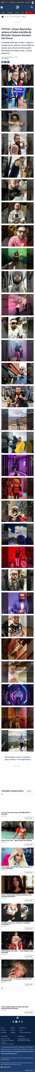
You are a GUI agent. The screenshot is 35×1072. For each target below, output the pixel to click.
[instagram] (16, 1022)
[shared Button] (8, 62)
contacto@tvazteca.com (24, 1039)
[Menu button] (3, 7)
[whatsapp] (22, 1022)
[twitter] (13, 1022)
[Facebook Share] (2, 62)
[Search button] (32, 7)
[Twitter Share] (5, 62)
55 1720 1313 (21, 1040)
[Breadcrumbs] (3, 17)
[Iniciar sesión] (32, 2)
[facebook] (19, 1022)
